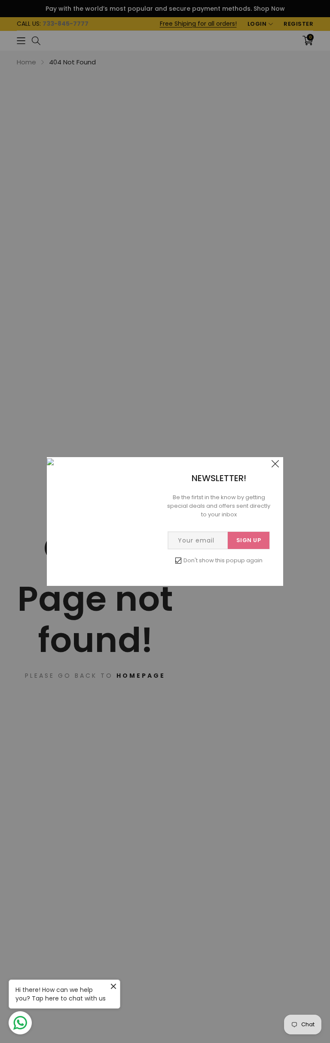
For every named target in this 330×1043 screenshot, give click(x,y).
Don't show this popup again (223, 560)
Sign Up (248, 540)
